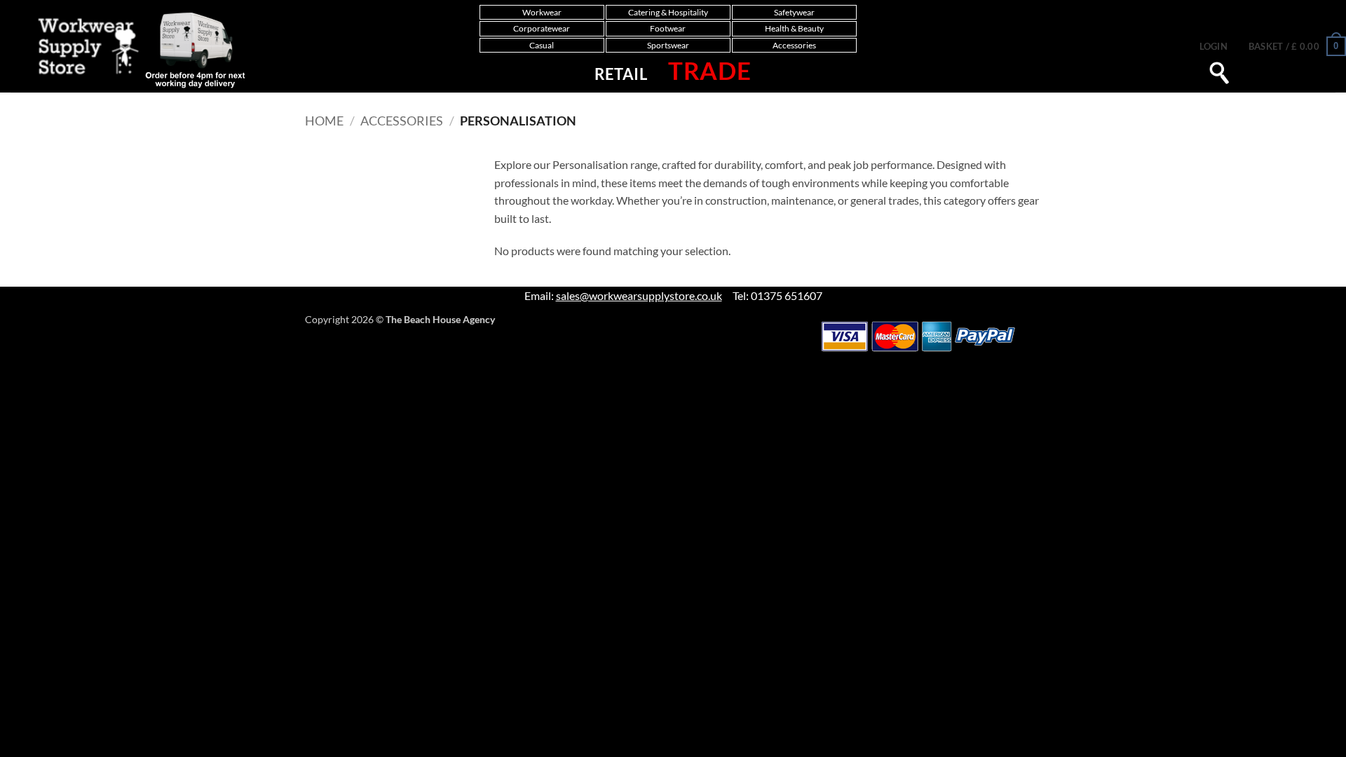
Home (324, 120)
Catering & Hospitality (668, 12)
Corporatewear (541, 28)
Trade (710, 70)
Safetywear (794, 12)
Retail (620, 73)
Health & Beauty (794, 28)
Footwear (668, 28)
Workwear (542, 12)
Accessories (794, 45)
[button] (1213, 46)
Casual (541, 45)
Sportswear (668, 45)
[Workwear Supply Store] (127, 49)
